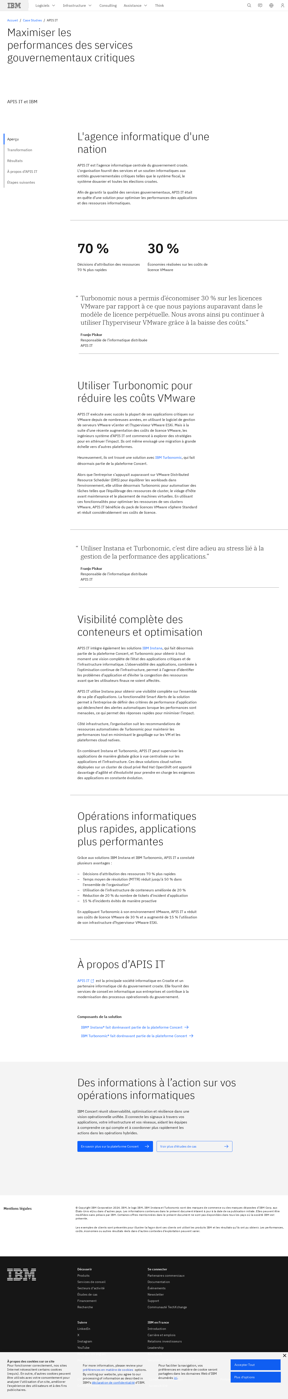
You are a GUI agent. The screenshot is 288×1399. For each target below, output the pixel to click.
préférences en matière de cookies (108, 1370)
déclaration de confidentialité (113, 1383)
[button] (271, 5)
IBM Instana (152, 648)
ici (175, 1378)
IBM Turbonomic (168, 457)
